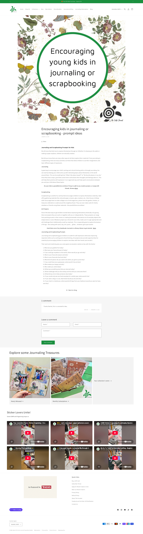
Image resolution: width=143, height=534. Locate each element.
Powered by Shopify (28, 530)
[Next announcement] (133, 1)
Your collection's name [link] (102, 381)
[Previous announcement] (10, 1)
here (76, 188)
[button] (35, 9)
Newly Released (16, 401)
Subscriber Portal (76, 484)
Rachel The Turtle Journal (18, 530)
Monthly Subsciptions (60, 401)
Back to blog (73, 290)
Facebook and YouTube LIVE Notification (82, 501)
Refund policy (37, 530)
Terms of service (52, 530)
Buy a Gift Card (76, 481)
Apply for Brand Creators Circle (80, 486)
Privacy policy (45, 530)
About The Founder (77, 498)
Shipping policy (61, 530)
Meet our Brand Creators (78, 489)
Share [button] (44, 141)
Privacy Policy (75, 492)
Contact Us (75, 504)
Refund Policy (75, 495)
